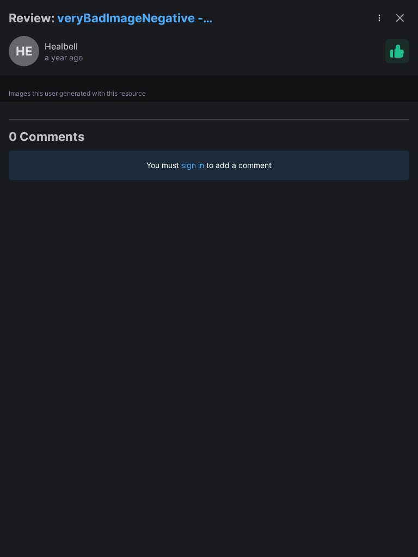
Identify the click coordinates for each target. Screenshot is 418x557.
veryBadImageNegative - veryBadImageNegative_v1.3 (140, 19)
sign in (192, 165)
